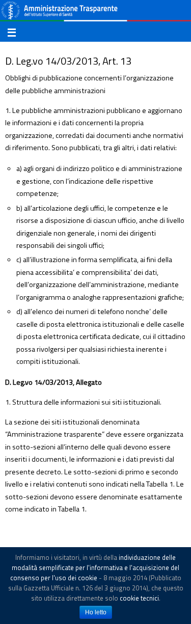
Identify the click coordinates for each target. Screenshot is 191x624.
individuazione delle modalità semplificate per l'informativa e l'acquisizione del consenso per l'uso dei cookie (95, 567)
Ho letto (95, 612)
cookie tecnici (139, 598)
